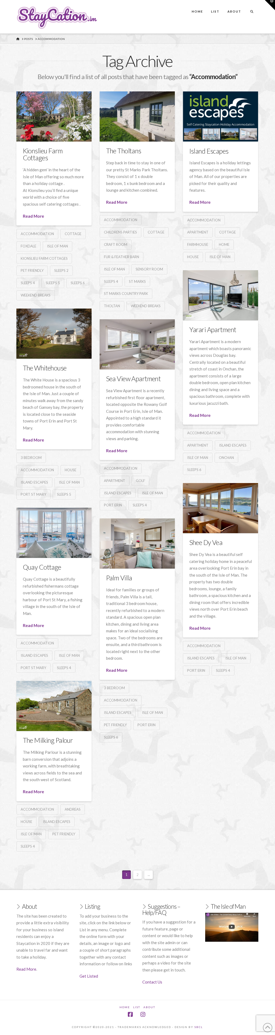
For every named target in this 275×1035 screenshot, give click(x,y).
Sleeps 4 (28, 283)
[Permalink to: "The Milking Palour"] (54, 706)
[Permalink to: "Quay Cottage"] (54, 533)
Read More (33, 215)
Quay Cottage (42, 567)
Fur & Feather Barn (121, 257)
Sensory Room (149, 269)
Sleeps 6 (78, 283)
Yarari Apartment (212, 329)
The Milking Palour (48, 740)
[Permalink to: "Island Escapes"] (220, 116)
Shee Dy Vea (206, 542)
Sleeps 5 (53, 283)
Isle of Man (57, 246)
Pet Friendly (32, 270)
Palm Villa (119, 578)
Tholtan (112, 306)
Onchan (226, 457)
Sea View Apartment (133, 379)
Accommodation (37, 234)
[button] (270, 5)
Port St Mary (33, 494)
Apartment (197, 232)
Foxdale (28, 246)
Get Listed (88, 976)
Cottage (73, 234)
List (136, 1007)
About (149, 1007)
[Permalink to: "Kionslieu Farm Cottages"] (54, 116)
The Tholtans (123, 151)
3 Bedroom (31, 457)
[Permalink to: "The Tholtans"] (137, 116)
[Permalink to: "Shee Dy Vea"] (220, 508)
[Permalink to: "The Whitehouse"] (54, 334)
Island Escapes (209, 151)
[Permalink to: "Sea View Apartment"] (137, 344)
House (193, 257)
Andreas (73, 809)
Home (224, 244)
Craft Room (115, 244)
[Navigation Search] (251, 6)
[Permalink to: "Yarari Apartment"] (220, 295)
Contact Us (152, 982)
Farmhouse (197, 244)
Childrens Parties (120, 232)
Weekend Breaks (35, 295)
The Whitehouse (45, 368)
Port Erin (113, 505)
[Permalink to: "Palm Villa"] (137, 543)
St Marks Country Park (126, 293)
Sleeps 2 (61, 270)
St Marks (137, 281)
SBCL (198, 1027)
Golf (140, 480)
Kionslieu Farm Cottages (43, 154)
